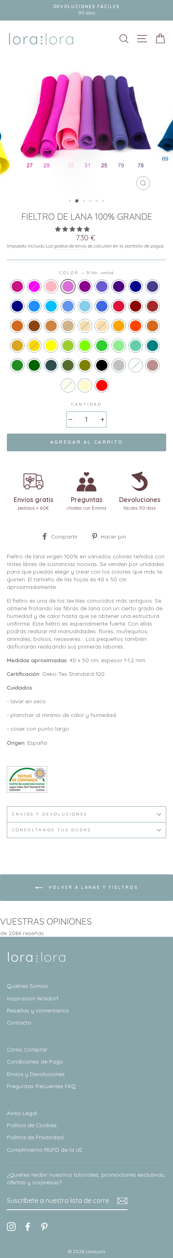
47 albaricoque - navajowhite (102, 326)
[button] (73, 228)
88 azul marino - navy (17, 306)
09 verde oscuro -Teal (152, 345)
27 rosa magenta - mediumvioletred (17, 286)
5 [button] (97, 202)
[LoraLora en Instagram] (11, 1226)
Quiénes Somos (27, 985)
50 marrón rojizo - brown (152, 306)
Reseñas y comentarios (38, 1010)
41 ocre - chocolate (152, 326)
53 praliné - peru (51, 326)
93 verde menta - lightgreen (119, 345)
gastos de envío (70, 246)
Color (86, 272)
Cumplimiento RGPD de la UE (44, 1149)
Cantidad (86, 404)
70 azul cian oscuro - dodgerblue (34, 306)
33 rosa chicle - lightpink (51, 286)
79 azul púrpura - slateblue (102, 286)
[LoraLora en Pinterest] (44, 1226)
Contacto (19, 1022)
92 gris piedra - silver (119, 365)
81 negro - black (102, 365)
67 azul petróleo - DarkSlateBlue (152, 286)
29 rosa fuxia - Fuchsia (34, 286)
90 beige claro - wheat (85, 326)
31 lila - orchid (68, 286)
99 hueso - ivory (68, 385)
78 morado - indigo (119, 286)
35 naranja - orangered (135, 326)
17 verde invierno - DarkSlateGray (51, 365)
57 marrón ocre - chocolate (17, 326)
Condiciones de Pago (35, 1061)
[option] (86, 10)
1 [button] (71, 202)
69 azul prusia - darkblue (135, 286)
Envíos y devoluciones (49, 814)
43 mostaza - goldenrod (17, 345)
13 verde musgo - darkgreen (34, 365)
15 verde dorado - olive (85, 365)
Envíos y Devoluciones (36, 1073)
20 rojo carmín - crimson (119, 306)
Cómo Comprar (27, 1049)
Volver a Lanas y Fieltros (92, 887)
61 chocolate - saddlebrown (34, 326)
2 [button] (77, 201)
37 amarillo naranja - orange (119, 326)
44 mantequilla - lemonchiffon (85, 385)
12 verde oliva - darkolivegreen (68, 365)
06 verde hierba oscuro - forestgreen (17, 365)
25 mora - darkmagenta (85, 286)
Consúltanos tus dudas (51, 829)
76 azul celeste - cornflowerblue (68, 306)
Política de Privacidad (35, 1137)
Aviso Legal (22, 1112)
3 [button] (84, 202)
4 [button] (91, 202)
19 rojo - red (102, 385)
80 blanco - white (135, 365)
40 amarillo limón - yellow (51, 345)
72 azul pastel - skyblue (85, 306)
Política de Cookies (32, 1125)
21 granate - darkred (135, 306)
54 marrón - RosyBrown (152, 365)
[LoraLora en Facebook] (27, 1226)
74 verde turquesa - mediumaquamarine (135, 345)
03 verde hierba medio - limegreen (102, 345)
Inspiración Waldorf (32, 998)
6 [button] (104, 202)
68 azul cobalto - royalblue (102, 306)
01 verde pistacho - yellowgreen (68, 345)
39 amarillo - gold (34, 345)
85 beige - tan (68, 326)
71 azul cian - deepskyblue (51, 306)
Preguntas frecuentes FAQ (41, 1085)
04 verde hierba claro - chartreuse (85, 345)
